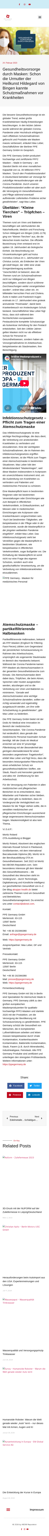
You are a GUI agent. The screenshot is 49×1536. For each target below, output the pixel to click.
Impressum (37, 1509)
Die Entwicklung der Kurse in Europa (22, 1492)
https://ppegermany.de (14, 1064)
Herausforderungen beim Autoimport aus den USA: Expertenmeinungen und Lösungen (24, 1281)
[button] (40, 17)
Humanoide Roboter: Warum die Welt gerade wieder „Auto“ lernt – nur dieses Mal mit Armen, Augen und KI (23, 1423)
